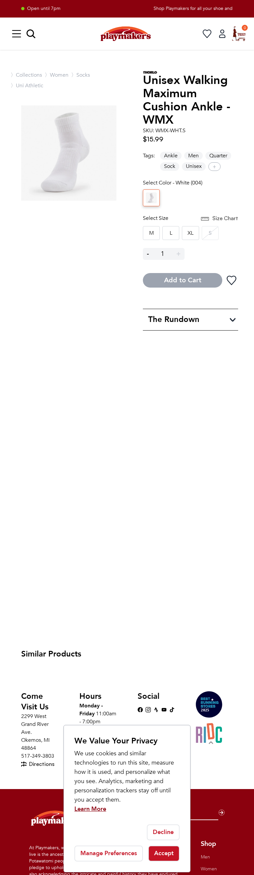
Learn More (90, 809)
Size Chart (225, 218)
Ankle (171, 155)
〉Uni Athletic (27, 85)
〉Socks (80, 75)
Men (193, 155)
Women (209, 869)
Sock (169, 166)
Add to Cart (182, 280)
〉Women (56, 75)
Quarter (218, 155)
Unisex (194, 166)
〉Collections (26, 75)
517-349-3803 (37, 756)
